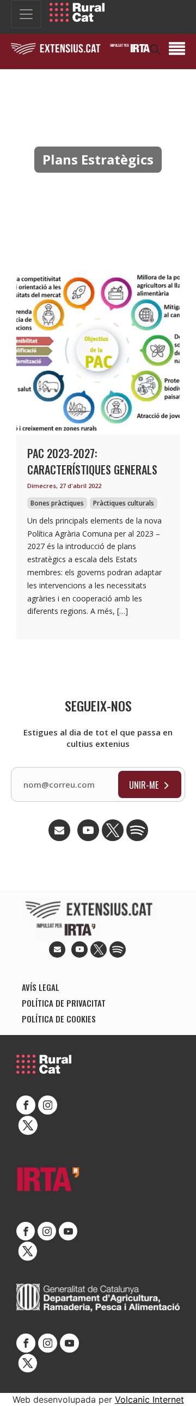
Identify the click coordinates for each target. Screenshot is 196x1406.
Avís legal (40, 987)
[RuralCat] (77, 12)
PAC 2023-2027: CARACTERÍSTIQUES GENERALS (92, 461)
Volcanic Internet (149, 1399)
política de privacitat (64, 1003)
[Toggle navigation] (26, 14)
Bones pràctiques (57, 503)
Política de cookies (59, 1019)
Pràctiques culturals (123, 503)
